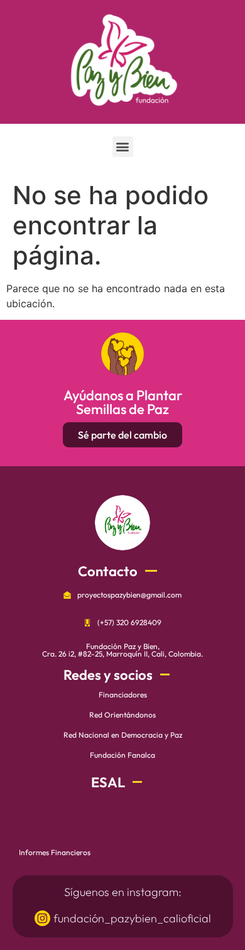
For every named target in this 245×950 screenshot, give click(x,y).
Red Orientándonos (122, 714)
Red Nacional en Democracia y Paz (122, 735)
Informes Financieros (54, 852)
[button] (122, 146)
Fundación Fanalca (122, 755)
